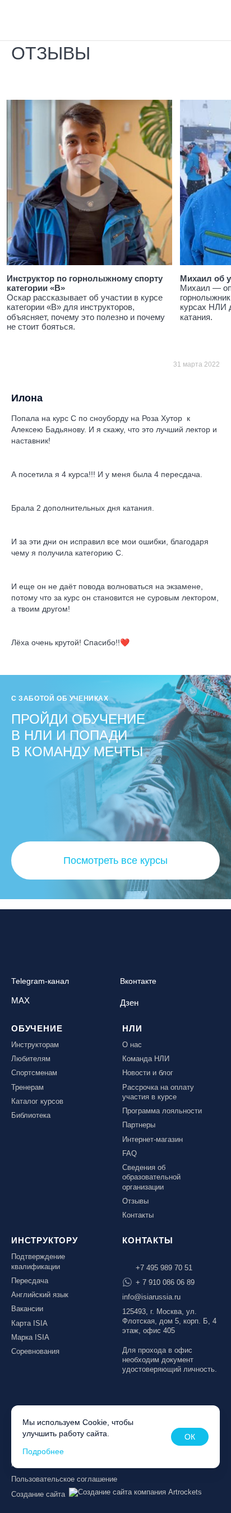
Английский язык (39, 1294)
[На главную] (40, 19)
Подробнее (43, 1451)
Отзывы (135, 1201)
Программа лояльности (162, 1111)
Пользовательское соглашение (64, 1479)
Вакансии (27, 1308)
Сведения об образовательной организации (151, 1177)
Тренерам (27, 1087)
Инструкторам (35, 1044)
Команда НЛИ (145, 1058)
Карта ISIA (29, 1323)
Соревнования (35, 1351)
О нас (132, 1044)
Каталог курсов (37, 1101)
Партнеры (138, 1125)
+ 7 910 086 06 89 (165, 1282)
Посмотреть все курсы (115, 860)
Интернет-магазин (152, 1139)
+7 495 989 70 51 (164, 1268)
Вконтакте (138, 981)
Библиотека (30, 1115)
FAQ (129, 1153)
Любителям (30, 1058)
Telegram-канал (40, 981)
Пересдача (29, 1280)
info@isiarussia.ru (151, 1297)
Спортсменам (34, 1072)
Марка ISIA (30, 1337)
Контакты (138, 1215)
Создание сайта (38, 1494)
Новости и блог (147, 1072)
